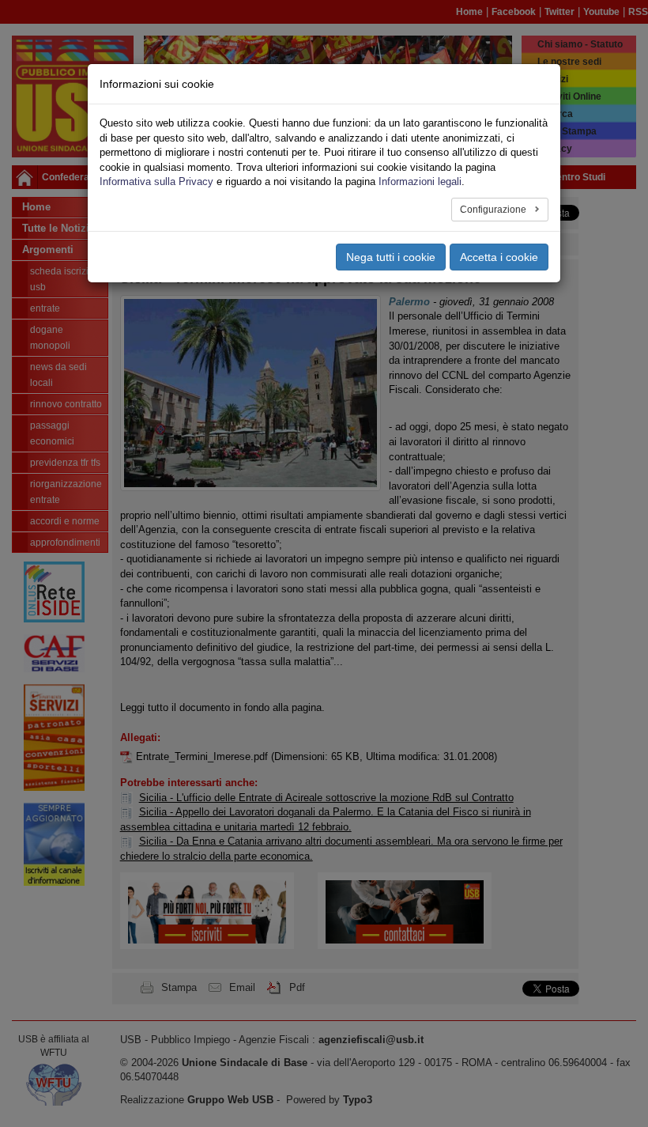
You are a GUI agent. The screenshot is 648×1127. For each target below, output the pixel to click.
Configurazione (494, 209)
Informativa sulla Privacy (156, 181)
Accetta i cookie (499, 257)
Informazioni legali (420, 181)
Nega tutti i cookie (390, 257)
